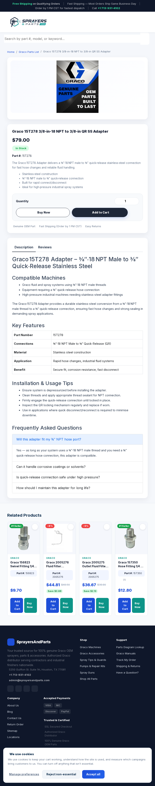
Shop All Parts (88, 678)
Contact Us (14, 718)
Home (11, 51)
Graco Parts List (29, 51)
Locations (13, 737)
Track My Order (126, 659)
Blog (10, 711)
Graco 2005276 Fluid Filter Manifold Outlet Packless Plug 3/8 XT (58, 564)
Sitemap (12, 730)
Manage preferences (24, 774)
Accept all (93, 774)
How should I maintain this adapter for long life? (53, 488)
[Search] (145, 39)
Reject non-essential (61, 774)
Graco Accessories (92, 653)
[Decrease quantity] (118, 201)
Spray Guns (87, 672)
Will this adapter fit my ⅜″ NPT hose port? (48, 439)
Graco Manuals (126, 653)
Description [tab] (24, 247)
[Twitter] (26, 688)
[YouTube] (34, 688)
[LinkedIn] (18, 688)
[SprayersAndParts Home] (28, 22)
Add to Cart (100, 212)
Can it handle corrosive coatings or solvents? (51, 467)
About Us (13, 705)
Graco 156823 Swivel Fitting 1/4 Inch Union (22, 564)
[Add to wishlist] (134, 212)
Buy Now (43, 212)
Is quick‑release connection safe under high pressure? (58, 477)
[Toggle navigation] (139, 22)
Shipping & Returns (128, 666)
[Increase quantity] (135, 201)
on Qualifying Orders (36, 3)
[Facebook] (10, 688)
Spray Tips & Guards (93, 659)
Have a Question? (127, 672)
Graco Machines (90, 647)
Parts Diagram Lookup (130, 647)
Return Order (15, 724)
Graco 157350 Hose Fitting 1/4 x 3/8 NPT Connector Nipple (130, 564)
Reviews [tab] (45, 247)
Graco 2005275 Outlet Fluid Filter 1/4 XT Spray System (94, 564)
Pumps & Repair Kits (92, 666)
